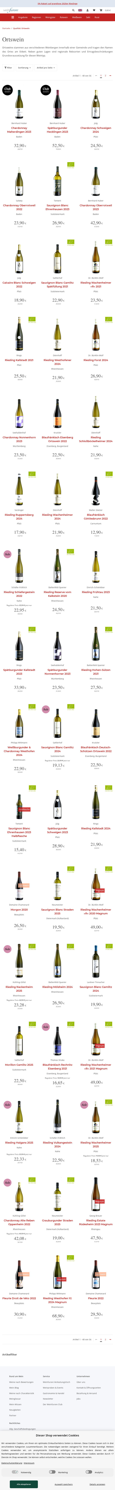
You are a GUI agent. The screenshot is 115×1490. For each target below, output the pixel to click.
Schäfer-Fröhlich (19, 587)
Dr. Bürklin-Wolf (95, 278)
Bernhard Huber (19, 123)
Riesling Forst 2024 (96, 360)
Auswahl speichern (64, 1484)
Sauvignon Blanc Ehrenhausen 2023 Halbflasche (19, 832)
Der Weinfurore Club (52, 1404)
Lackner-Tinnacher (96, 982)
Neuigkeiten (15, 1410)
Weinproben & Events (53, 1387)
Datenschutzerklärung (11, 1463)
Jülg (96, 123)
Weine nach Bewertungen (21, 1382)
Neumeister (57, 904)
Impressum (29, 1463)
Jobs (79, 1398)
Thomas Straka (57, 1060)
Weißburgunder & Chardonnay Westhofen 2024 (19, 751)
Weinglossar (15, 1398)
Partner (12, 1415)
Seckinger (19, 510)
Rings (19, 355)
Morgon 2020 (19, 909)
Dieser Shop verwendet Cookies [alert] (57, 1435)
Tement (57, 200)
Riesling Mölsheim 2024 (57, 987)
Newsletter (48, 1398)
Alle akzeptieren (24, 1484)
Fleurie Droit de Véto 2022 (19, 1298)
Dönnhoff (57, 355)
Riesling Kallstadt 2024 (95, 828)
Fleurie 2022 (96, 1298)
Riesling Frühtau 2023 (96, 592)
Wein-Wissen (15, 1404)
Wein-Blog (14, 1387)
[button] (74, 10)
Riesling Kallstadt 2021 (19, 360)
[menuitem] (23, 17)
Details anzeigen (97, 1484)
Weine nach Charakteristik (21, 1393)
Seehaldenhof (19, 432)
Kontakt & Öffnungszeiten (89, 1387)
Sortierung (23, 67)
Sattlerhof (57, 278)
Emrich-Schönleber (96, 587)
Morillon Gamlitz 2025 (19, 1064)
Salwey (19, 200)
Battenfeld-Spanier (57, 587)
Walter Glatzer (96, 510)
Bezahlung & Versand (87, 1393)
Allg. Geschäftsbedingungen (22, 1429)
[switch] (15, 1472)
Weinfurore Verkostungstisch (56, 1382)
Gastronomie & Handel (53, 1393)
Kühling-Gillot (19, 982)
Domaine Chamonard (19, 904)
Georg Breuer (95, 1215)
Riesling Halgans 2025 (19, 1142)
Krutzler (57, 432)
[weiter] (110, 75)
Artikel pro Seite (44, 67)
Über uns (81, 1382)
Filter (9, 67)
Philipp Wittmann (19, 742)
